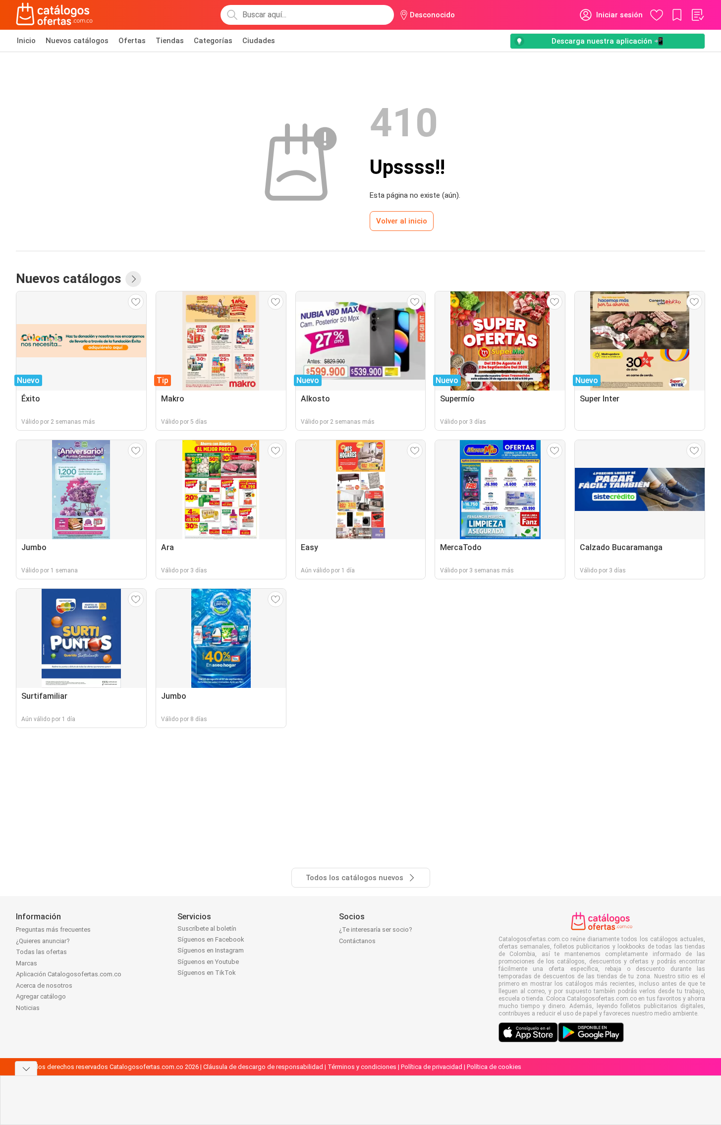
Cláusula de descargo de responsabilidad (263, 1066)
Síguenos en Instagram (210, 950)
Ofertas (132, 40)
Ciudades (258, 40)
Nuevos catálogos (77, 40)
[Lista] (697, 15)
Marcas (26, 963)
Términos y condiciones (362, 1066)
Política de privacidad (431, 1066)
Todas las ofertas (41, 952)
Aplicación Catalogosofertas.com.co (68, 974)
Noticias (28, 1008)
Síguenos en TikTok (206, 972)
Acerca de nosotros (44, 985)
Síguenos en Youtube (208, 961)
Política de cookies (494, 1066)
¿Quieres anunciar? (43, 941)
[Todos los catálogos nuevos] (133, 279)
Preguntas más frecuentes (53, 929)
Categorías (213, 40)
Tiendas (170, 40)
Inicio (26, 40)
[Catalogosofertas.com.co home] (54, 14)
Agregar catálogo (41, 996)
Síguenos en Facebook (210, 939)
